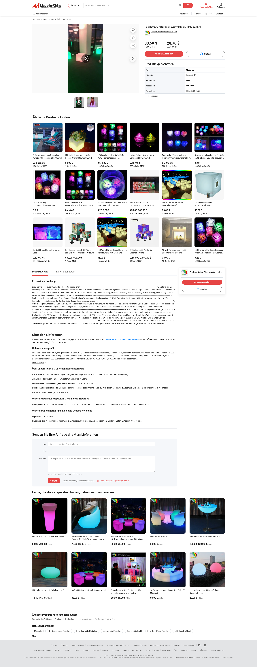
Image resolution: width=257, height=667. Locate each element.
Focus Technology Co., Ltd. (126, 655)
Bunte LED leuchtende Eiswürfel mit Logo (47, 251)
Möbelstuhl (39, 631)
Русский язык (137, 650)
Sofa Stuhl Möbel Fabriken (158, 631)
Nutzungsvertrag (78, 645)
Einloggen (221, 7)
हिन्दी (175, 650)
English (48, 650)
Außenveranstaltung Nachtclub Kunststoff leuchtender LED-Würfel (47, 156)
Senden (53, 480)
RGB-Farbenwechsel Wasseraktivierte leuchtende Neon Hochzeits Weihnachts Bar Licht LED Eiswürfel (79, 204)
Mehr (34, 636)
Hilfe (197, 13)
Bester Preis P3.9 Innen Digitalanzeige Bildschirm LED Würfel (142, 204)
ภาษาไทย (184, 650)
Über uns (54, 645)
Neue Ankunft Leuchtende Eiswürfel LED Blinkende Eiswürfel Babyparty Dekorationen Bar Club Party (209, 157)
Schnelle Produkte (140, 645)
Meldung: (43, 458)
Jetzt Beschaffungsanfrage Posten (113, 480)
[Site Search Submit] (188, 5)
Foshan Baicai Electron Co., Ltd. (164, 31)
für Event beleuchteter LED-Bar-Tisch (205, 536)
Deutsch (105, 650)
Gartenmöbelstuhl (134, 631)
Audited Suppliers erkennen (160, 645)
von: (45, 444)
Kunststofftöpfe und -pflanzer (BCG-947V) (49, 536)
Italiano (125, 650)
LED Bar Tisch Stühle (158, 536)
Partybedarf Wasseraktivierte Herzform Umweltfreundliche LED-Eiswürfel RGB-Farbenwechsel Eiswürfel (176, 157)
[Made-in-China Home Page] (46, 5)
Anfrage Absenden (164, 53)
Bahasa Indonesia (217, 650)
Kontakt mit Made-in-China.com (118, 645)
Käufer (183, 13)
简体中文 (57, 650)
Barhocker (67, 19)
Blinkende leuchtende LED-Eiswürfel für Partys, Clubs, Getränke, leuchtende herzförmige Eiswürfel (112, 204)
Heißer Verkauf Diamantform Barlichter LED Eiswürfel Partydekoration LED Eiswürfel (142, 157)
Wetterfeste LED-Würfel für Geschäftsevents (141, 251)
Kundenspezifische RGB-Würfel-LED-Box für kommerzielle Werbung (79, 251)
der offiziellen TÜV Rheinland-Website (122, 339)
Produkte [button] (75, 5)
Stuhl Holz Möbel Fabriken (86, 631)
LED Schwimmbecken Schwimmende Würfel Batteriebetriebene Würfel (205, 204)
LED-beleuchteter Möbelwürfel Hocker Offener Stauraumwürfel (78, 156)
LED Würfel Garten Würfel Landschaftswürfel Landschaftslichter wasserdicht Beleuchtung (175, 204)
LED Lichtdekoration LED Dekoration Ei (48, 590)
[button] (180, 5)
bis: (45, 451)
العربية (156, 650)
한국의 (148, 650)
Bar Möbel (55, 19)
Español (96, 650)
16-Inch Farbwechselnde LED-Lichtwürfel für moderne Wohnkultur (174, 252)
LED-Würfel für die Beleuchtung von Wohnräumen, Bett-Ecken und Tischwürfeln (112, 252)
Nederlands (166, 650)
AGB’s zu (230, 658)
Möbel (45, 19)
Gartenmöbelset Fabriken (59, 631)
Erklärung (64, 645)
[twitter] (205, 645)
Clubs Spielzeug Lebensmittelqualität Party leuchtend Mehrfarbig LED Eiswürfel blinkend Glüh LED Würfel (47, 204)
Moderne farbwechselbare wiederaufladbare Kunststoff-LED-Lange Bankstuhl (127, 539)
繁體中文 (68, 650)
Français (86, 650)
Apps (207, 13)
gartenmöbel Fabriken (112, 631)
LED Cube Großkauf (183, 631)
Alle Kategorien (42, 13)
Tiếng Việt (203, 650)
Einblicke (176, 645)
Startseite (36, 19)
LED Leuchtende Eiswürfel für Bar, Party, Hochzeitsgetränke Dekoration (111, 157)
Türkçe (193, 650)
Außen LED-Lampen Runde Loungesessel (88, 590)
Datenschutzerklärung (95, 645)
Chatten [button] (207, 54)
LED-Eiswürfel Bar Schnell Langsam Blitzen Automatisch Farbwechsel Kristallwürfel (209, 252)
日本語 (77, 650)
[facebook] (199, 645)
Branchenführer (189, 645)
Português (115, 650)
